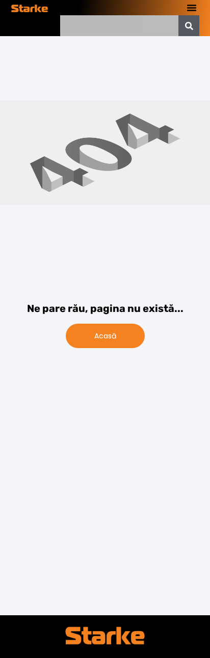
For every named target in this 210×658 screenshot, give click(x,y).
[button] (191, 7)
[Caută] (188, 25)
